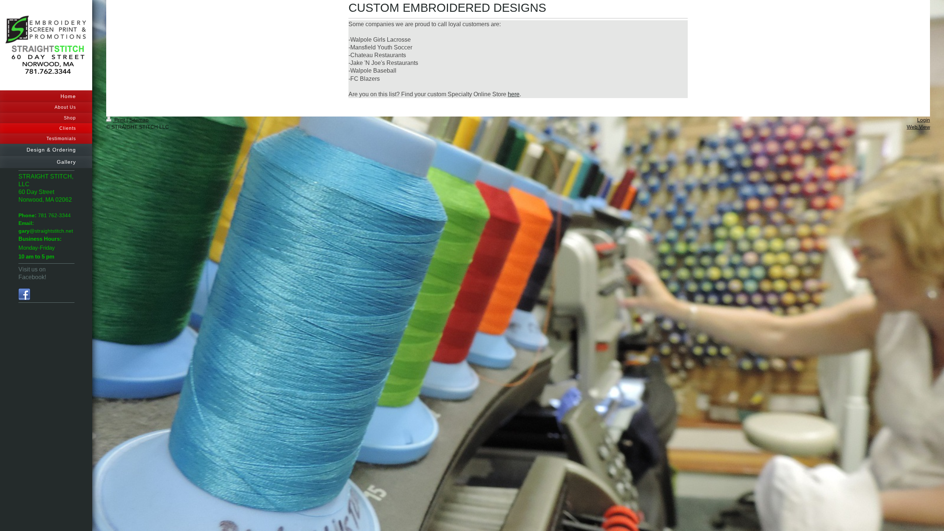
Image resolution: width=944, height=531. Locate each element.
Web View (918, 127)
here (514, 94)
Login (923, 120)
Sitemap (139, 120)
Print (119, 120)
